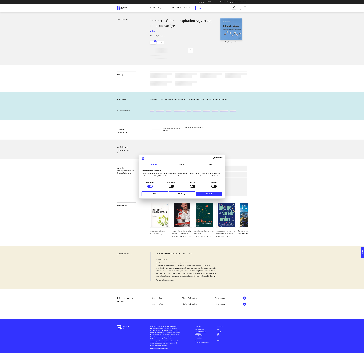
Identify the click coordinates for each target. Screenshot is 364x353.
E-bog (160, 42)
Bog (153, 42)
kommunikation (196, 99)
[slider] (231, 32)
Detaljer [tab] (182, 164)
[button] (198, 298)
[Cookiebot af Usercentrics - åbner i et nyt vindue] (214, 158)
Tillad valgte (182, 194)
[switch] (171, 186)
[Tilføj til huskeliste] (190, 50)
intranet (154, 99)
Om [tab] (210, 164)
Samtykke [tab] (153, 164)
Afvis (155, 194)
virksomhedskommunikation (173, 99)
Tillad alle (209, 194)
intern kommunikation (216, 99)
